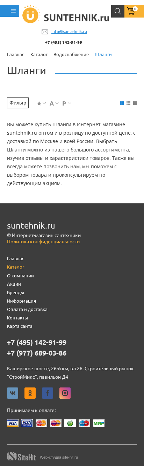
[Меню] (9, 11)
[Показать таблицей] (135, 103)
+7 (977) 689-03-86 (36, 353)
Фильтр (17, 103)
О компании (20, 275)
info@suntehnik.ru (69, 31)
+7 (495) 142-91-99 (63, 42)
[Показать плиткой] (121, 103)
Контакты (17, 317)
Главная (15, 258)
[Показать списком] (128, 103)
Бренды (15, 292)
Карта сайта (20, 326)
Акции (14, 284)
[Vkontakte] (12, 393)
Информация (21, 301)
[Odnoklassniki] (30, 393)
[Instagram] (65, 393)
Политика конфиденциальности (43, 241)
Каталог (15, 267)
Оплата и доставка (27, 309)
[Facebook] (47, 393)
